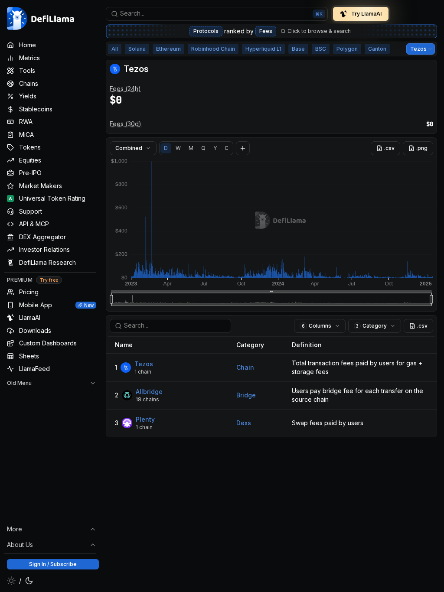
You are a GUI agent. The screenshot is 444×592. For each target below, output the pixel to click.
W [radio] (178, 148)
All (114, 49)
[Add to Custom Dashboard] (243, 148)
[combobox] (217, 14)
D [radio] (166, 148)
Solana (137, 49)
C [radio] (227, 148)
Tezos (143, 364)
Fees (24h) (125, 88)
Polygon (347, 49)
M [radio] (191, 148)
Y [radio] (215, 148)
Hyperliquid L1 (263, 49)
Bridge (246, 395)
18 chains (147, 399)
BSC (320, 49)
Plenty (145, 419)
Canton (377, 49)
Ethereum (168, 49)
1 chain (142, 371)
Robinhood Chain (213, 49)
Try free (49, 280)
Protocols (206, 31)
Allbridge (149, 391)
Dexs (243, 422)
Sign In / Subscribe (53, 564)
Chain (245, 367)
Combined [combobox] (128, 148)
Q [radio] (203, 148)
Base (298, 49)
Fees (265, 31)
